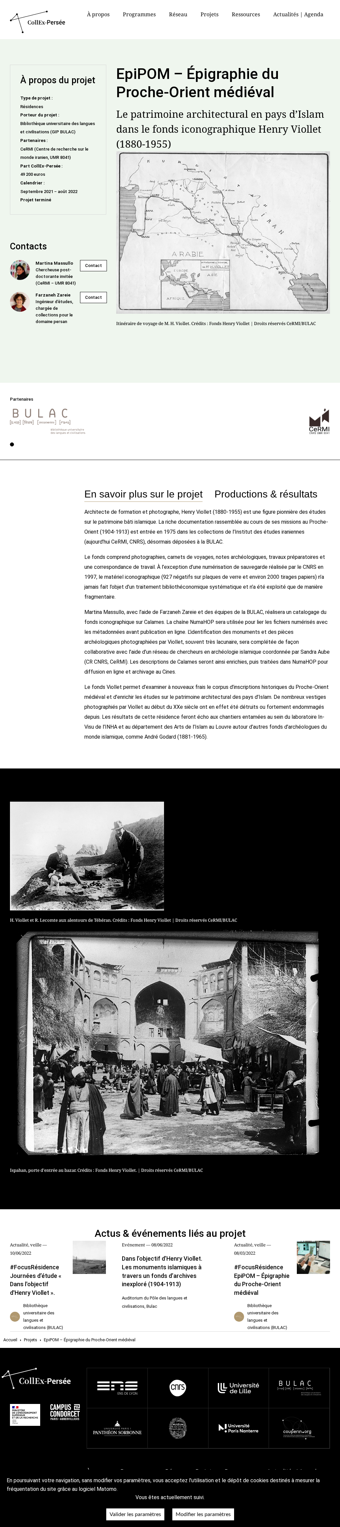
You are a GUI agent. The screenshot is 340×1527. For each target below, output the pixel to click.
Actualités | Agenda (298, 14)
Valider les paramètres (135, 1514)
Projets (209, 14)
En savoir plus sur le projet (143, 494)
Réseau (178, 14)
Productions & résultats (265, 494)
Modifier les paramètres (203, 1514)
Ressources (246, 14)
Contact (93, 265)
